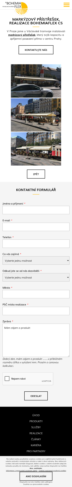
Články (36, 439)
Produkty (36, 421)
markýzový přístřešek (21, 35)
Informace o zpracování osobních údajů (21, 470)
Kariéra (36, 445)
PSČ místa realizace (15, 304)
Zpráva (8, 321)
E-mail (7, 220)
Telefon (8, 237)
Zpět (36, 174)
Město (7, 287)
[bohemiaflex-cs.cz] (15, 8)
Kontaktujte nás (36, 49)
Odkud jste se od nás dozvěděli (22, 270)
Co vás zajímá (12, 254)
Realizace (36, 433)
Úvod (36, 415)
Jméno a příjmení (14, 203)
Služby (36, 427)
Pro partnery (36, 451)
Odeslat (36, 396)
